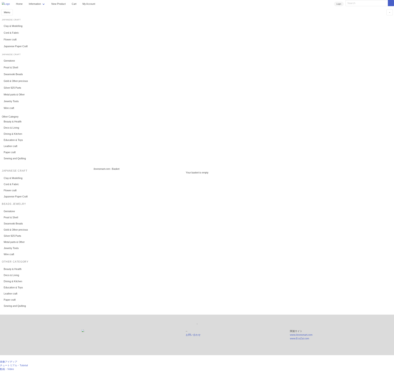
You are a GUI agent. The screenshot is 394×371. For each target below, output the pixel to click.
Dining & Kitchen (13, 134)
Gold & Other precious (16, 81)
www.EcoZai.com (299, 338)
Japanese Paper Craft (16, 46)
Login (338, 4)
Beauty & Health (13, 121)
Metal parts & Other (14, 94)
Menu (7, 12)
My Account (88, 4)
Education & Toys (13, 140)
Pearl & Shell (11, 67)
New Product (58, 4)
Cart (74, 4)
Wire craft (9, 108)
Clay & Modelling (13, 26)
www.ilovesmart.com (301, 335)
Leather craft (10, 146)
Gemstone (9, 60)
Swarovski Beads (13, 74)
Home (19, 4)
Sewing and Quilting (15, 158)
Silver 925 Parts (12, 87)
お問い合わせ (193, 335)
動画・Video (7, 369)
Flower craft (10, 39)
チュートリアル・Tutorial (14, 365)
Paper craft (10, 152)
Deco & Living (11, 127)
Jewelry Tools (11, 101)
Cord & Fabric (11, 32)
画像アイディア (8, 361)
